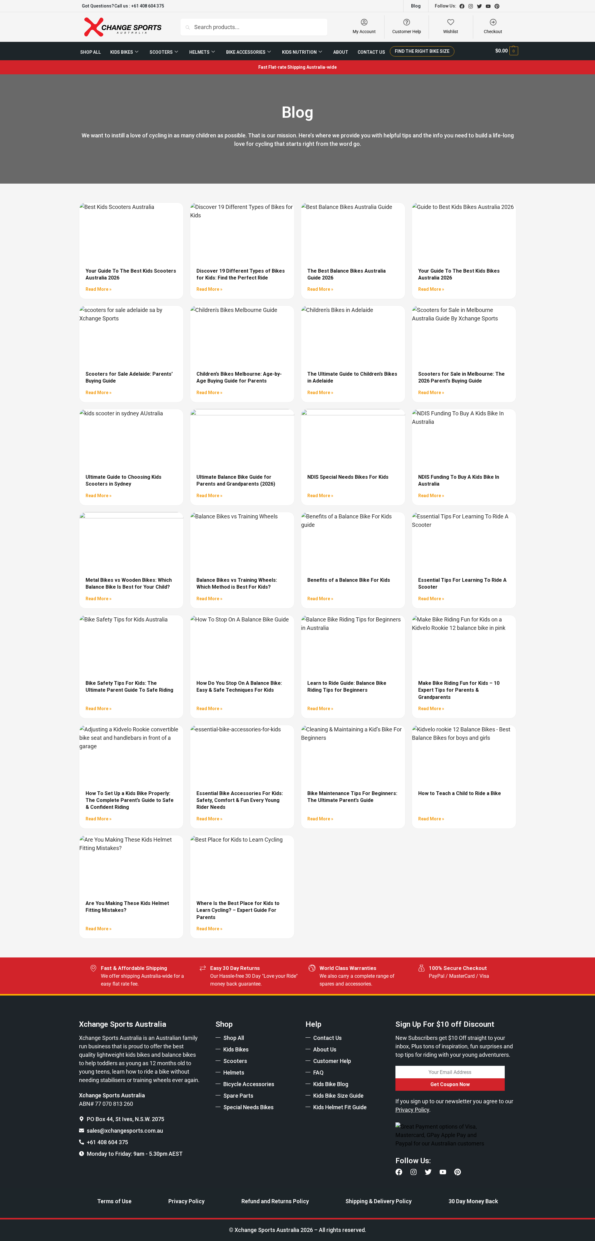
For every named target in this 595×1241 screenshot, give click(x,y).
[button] (506, 51)
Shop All (90, 52)
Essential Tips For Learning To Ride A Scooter (462, 583)
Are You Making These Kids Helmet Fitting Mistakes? (127, 906)
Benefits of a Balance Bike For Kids (348, 580)
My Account (364, 31)
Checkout (493, 31)
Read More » (99, 289)
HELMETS (199, 52)
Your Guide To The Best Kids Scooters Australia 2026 (131, 274)
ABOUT (340, 52)
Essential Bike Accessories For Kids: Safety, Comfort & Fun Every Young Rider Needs (239, 800)
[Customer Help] (406, 22)
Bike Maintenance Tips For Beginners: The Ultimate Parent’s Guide (352, 796)
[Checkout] (493, 22)
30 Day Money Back (473, 1201)
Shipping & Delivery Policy (378, 1201)
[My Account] (364, 22)
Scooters (161, 52)
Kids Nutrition (299, 52)
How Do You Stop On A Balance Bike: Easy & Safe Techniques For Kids (239, 686)
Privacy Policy (186, 1201)
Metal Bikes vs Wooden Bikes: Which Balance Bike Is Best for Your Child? (129, 583)
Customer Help (406, 31)
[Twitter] (479, 6)
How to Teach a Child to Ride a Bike (459, 793)
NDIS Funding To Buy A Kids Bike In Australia (458, 480)
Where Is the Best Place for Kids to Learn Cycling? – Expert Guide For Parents (238, 910)
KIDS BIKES (121, 52)
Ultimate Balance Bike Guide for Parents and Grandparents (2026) (235, 480)
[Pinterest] (496, 6)
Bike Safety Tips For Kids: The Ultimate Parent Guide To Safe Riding (129, 686)
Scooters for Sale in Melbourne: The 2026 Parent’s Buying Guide (461, 377)
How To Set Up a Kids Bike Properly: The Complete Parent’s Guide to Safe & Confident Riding (130, 800)
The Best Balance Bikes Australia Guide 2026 (346, 274)
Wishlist (450, 31)
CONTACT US (371, 52)
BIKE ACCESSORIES (245, 52)
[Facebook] (461, 6)
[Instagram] (470, 6)
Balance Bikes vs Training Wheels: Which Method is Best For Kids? (236, 583)
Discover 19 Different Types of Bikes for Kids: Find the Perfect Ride (240, 274)
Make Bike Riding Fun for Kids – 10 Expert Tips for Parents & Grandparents (458, 690)
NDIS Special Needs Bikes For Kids (348, 477)
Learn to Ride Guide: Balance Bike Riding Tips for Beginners (346, 686)
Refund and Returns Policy (275, 1201)
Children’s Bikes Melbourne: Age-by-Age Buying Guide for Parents (239, 377)
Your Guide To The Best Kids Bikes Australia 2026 (459, 274)
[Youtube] (488, 6)
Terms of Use (114, 1201)
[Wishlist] (450, 22)
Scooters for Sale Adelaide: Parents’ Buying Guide (129, 377)
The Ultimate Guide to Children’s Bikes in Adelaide (352, 377)
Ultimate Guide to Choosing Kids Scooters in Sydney (123, 480)
